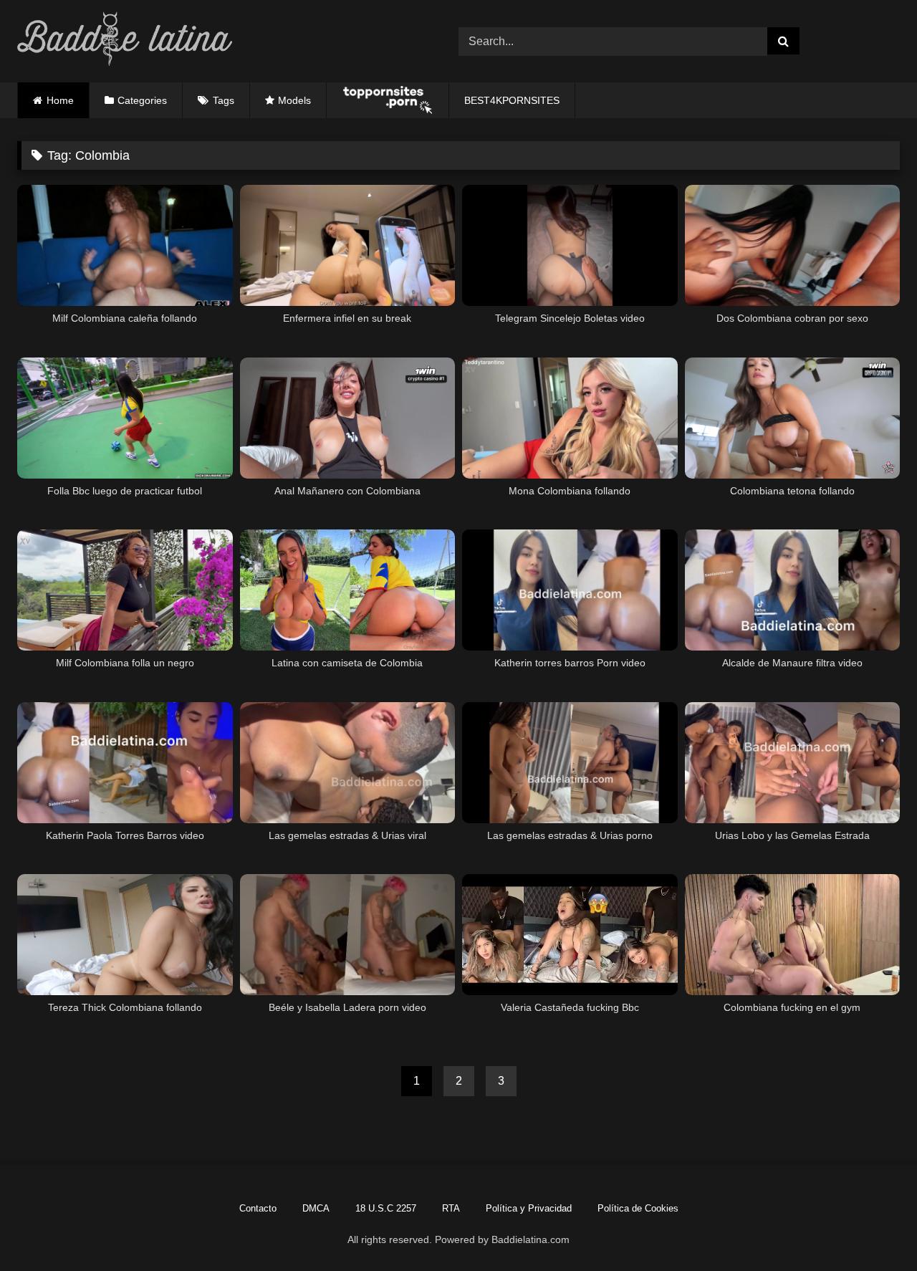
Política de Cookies (637, 1208)
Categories (142, 100)
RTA (451, 1208)
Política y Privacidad (529, 1208)
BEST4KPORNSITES (512, 100)
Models (294, 100)
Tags (223, 100)
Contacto (258, 1208)
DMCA (316, 1208)
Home (60, 100)
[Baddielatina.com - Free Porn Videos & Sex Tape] (124, 41)
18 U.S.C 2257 (385, 1208)
